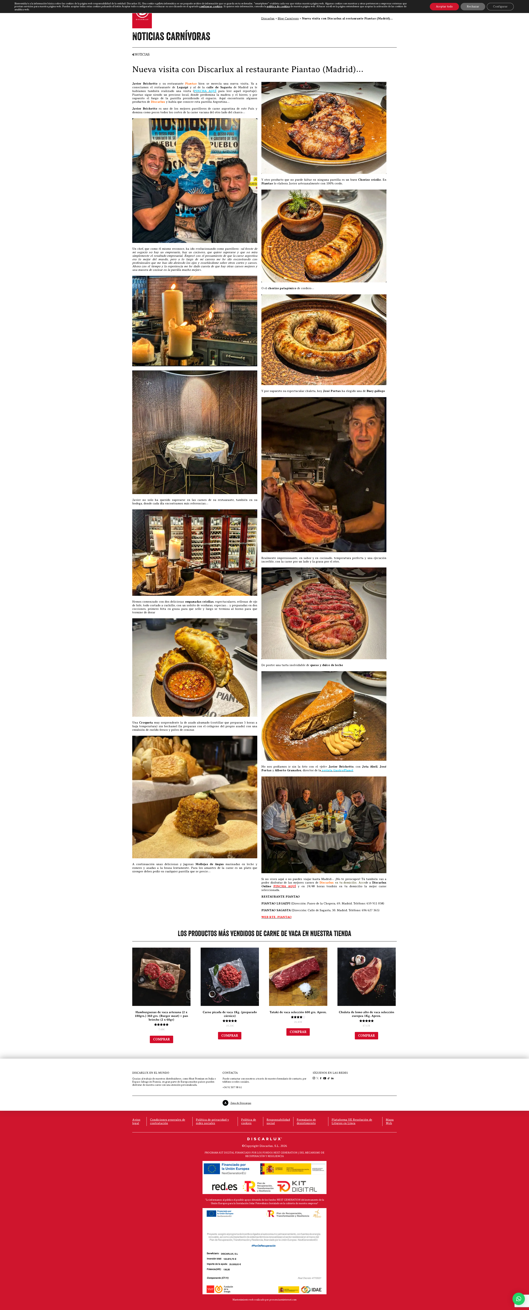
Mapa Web (390, 1121)
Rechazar (473, 6)
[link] (314, 1078)
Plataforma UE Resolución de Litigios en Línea (352, 1121)
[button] (518, 1299)
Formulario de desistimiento (306, 1121)
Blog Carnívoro (288, 18)
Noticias (142, 54)
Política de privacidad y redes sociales (212, 1121)
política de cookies (278, 6)
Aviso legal (136, 1121)
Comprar (161, 1039)
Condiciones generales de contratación (167, 1121)
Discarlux (268, 18)
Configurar (500, 6)
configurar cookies (210, 6)
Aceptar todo (444, 6)
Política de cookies (248, 1121)
